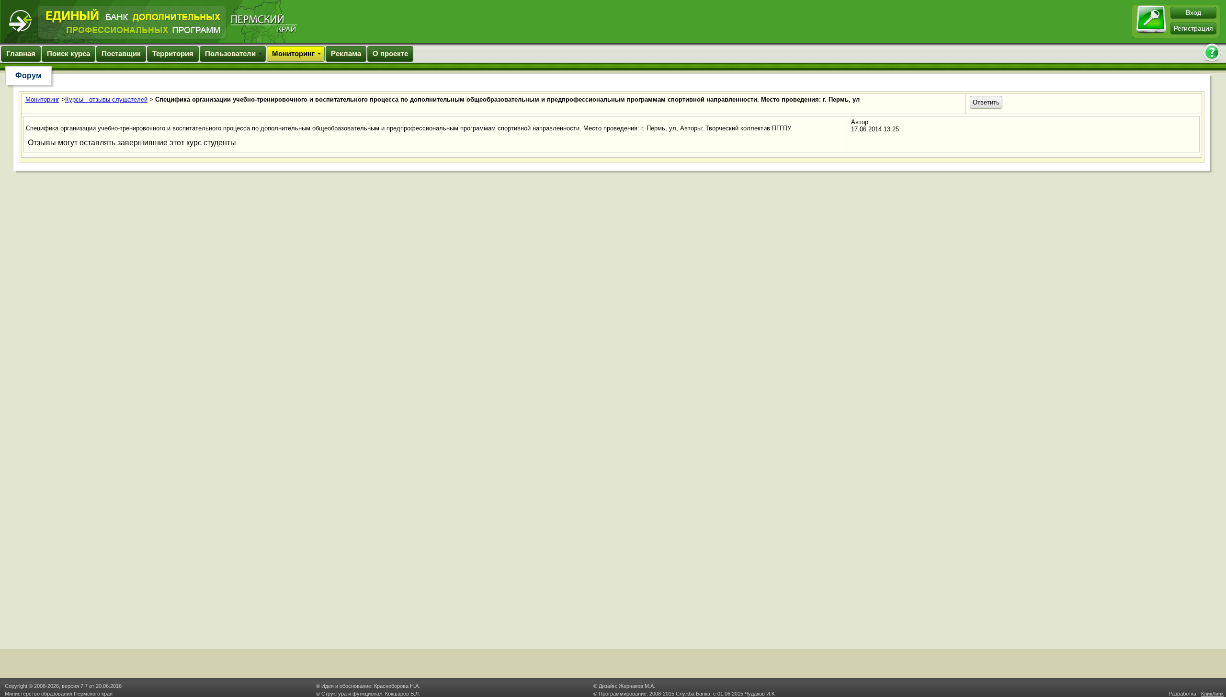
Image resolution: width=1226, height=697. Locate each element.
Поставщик (121, 53)
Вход (1193, 12)
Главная (20, 53)
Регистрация (1193, 28)
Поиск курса (68, 53)
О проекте (390, 53)
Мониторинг (293, 53)
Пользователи (230, 53)
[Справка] (1211, 53)
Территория (172, 53)
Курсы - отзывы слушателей (106, 99)
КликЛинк (1212, 694)
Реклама (346, 53)
